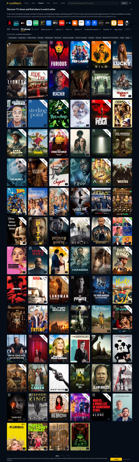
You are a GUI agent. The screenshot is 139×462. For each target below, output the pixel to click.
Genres (58, 29)
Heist (122, 38)
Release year (46, 29)
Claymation (13, 38)
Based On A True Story (111, 38)
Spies (127, 38)
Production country (92, 29)
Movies (15, 29)
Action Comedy (68, 38)
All (8, 29)
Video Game (32, 38)
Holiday (91, 38)
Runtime (106, 29)
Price (68, 29)
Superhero (22, 38)
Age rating (119, 29)
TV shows (25, 29)
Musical (98, 38)
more (30, 64)
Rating (77, 29)
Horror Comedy (81, 38)
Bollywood (49, 38)
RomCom (58, 38)
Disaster (41, 38)
